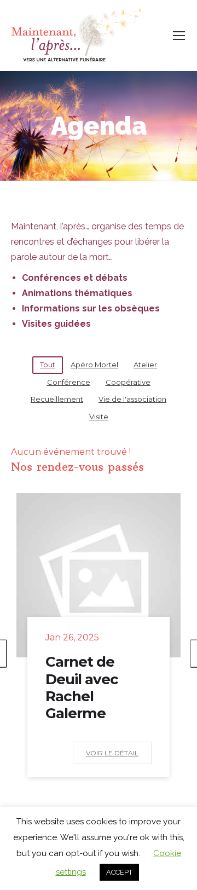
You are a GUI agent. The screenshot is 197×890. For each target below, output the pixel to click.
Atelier (145, 364)
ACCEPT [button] (119, 872)
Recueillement (57, 399)
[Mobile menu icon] (179, 35)
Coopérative (128, 382)
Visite (98, 416)
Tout (47, 364)
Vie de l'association (132, 399)
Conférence (68, 382)
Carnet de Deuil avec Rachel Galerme (81, 687)
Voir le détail (112, 753)
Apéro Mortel (94, 364)
